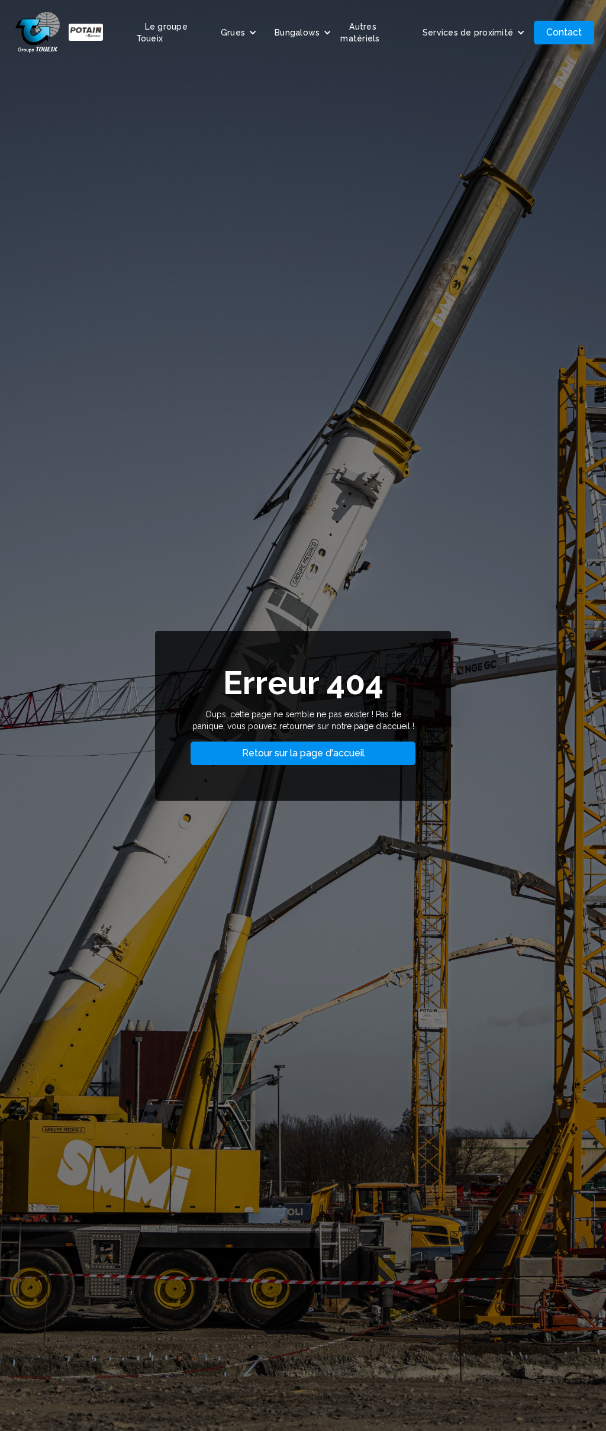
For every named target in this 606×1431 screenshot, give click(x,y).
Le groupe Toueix (162, 32)
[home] (59, 32)
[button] (239, 32)
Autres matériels (359, 32)
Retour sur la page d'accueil (303, 753)
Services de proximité (468, 32)
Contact (564, 32)
